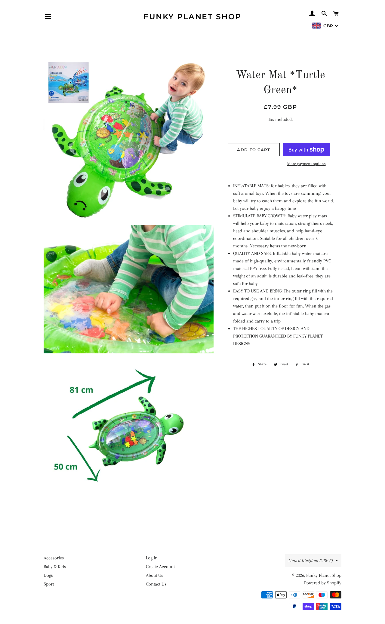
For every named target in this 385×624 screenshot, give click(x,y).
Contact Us (156, 584)
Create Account (160, 566)
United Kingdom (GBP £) (310, 560)
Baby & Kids (55, 566)
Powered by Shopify (322, 583)
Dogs (48, 575)
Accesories (54, 558)
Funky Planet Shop (192, 16)
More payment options (306, 163)
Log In (152, 558)
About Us (154, 575)
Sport (49, 584)
